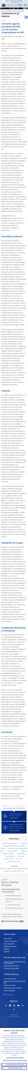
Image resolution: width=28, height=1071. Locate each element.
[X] (6, 1005)
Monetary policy (8, 854)
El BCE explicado (9, 943)
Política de (9, 985)
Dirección (7, 951)
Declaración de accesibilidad (13, 988)
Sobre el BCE (8, 938)
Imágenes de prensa (10, 946)
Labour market (12, 851)
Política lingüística (9, 990)
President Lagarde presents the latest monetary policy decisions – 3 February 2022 (16, 827)
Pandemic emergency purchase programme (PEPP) (14, 846)
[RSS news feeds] (14, 1009)
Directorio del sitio (9, 994)
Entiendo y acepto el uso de (15, 1064)
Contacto (6, 949)
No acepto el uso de (15, 1068)
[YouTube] (18, 1005)
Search (20, 5)
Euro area (19, 859)
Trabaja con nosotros (10, 941)
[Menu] (25, 5)
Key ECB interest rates (9, 843)
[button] (25, 2)
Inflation (23, 851)
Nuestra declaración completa (15, 1057)
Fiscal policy (21, 854)
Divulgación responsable (11, 968)
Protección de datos (10, 978)
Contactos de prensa (11, 921)
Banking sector (14, 861)
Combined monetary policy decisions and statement (16, 816)
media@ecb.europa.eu (15, 908)
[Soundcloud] (22, 1005)
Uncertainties (9, 856)
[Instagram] (14, 1005)
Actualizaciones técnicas (11, 966)
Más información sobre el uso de (15, 1060)
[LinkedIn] (10, 1005)
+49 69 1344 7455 (14, 905)
